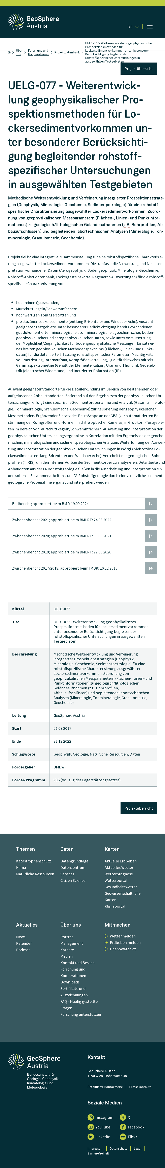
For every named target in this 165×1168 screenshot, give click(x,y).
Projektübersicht (139, 68)
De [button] (130, 26)
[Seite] (34, 28)
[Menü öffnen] (150, 26)
